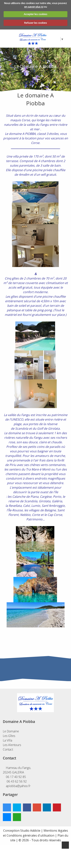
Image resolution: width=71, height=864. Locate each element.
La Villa (7, 740)
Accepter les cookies (35, 14)
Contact (8, 749)
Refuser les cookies (35, 22)
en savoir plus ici (33, 6)
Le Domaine (11, 731)
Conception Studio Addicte (21, 830)
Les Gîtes (9, 736)
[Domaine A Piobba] (33, 38)
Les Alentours (12, 745)
